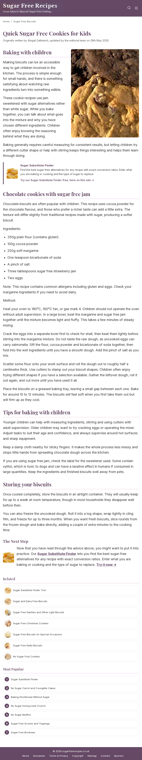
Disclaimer (39, 755)
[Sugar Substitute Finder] (8, 558)
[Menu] (136, 8)
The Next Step (15, 541)
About (25, 755)
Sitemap (92, 755)
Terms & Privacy (58, 755)
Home (6, 21)
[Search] (129, 8)
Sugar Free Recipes (30, 6)
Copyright (77, 755)
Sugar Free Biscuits (24, 21)
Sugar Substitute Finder (37, 165)
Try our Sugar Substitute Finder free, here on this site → (57, 180)
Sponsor (119, 755)
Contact (105, 755)
